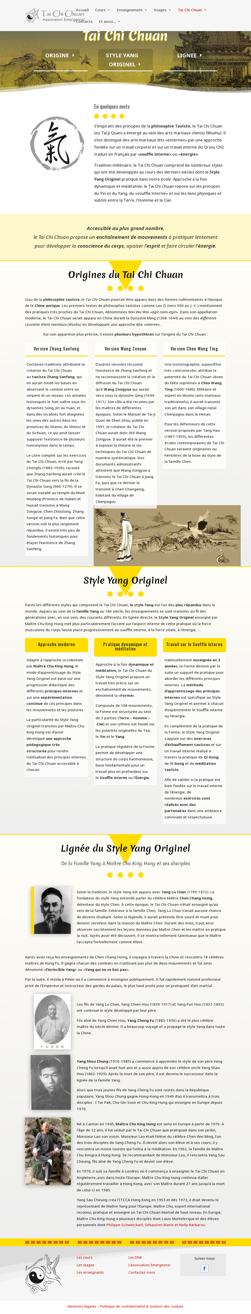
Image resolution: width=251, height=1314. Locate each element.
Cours (100, 10)
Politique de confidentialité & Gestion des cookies (141, 1306)
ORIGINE (57, 55)
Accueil (82, 10)
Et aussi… (107, 22)
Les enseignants (90, 1272)
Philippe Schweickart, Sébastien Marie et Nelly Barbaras (155, 1224)
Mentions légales (82, 1306)
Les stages (85, 1265)
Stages (160, 10)
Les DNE (135, 1257)
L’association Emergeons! (149, 1265)
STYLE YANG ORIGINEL (122, 59)
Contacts (84, 22)
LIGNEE (187, 55)
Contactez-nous (141, 1272)
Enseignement (130, 10)
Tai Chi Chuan (190, 10)
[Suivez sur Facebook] (204, 1268)
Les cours (84, 1257)
